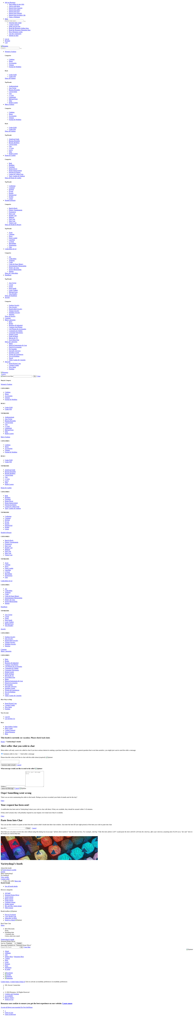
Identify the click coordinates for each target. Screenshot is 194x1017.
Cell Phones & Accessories (17, 329)
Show (3, 925)
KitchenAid (12, 195)
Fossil (11, 286)
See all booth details (11, 886)
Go (35, 376)
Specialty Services (15, 351)
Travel (11, 358)
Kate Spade (12, 288)
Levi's (11, 150)
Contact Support (10, 730)
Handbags (8, 275)
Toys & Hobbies (14, 356)
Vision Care (12, 223)
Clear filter (27, 947)
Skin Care (12, 221)
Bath (10, 163)
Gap (10, 93)
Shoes (11, 61)
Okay (2, 801)
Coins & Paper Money (16, 264)
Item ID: (4, 828)
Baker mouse (9, 899)
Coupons (8, 318)
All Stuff (7, 893)
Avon (10, 232)
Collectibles (12, 259)
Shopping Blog (19, 956)
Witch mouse (9, 908)
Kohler (11, 197)
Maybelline (12, 243)
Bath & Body (13, 208)
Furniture (12, 167)
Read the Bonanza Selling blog (19, 28)
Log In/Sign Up (10, 718)
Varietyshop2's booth (7, 939)
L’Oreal (11, 241)
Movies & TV (13, 338)
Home (3, 742)
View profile (5, 877)
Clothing (11, 59)
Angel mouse (9, 897)
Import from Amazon (15, 8)
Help (6, 19)
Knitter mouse (9, 904)
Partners (7, 964)
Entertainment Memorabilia (17, 266)
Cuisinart (12, 188)
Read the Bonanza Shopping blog (19, 30)
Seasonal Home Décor (12, 895)
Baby (10, 322)
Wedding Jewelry (14, 312)
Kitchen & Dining (14, 172)
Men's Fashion (9, 104)
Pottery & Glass (14, 268)
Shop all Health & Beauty (13, 224)
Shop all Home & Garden (13, 178)
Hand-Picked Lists (15, 363)
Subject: (3, 786)
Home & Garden (10, 155)
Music (11, 343)
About (7, 951)
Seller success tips (14, 26)
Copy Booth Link (10, 916)
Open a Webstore (14, 17)
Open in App (9, 1012)
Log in (7, 39)
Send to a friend (10, 920)
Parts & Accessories (15, 347)
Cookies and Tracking (12, 994)
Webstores (8, 967)
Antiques (12, 260)
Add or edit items (14, 6)
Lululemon (12, 97)
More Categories (10, 320)
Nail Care (12, 219)
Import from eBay (14, 10)
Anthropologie (13, 86)
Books (11, 323)
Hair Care (12, 214)
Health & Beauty (10, 200)
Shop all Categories (11, 342)
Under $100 (13, 75)
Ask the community (15, 34)
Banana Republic (14, 90)
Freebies (11, 369)
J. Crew (11, 95)
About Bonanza (10, 732)
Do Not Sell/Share (27, 1007)
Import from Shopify (15, 13)
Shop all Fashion (10, 78)
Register (7, 41)
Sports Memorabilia (15, 269)
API (6, 955)
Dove (10, 236)
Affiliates (8, 953)
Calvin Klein (13, 92)
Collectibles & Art (10, 249)
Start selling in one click (16, 4)
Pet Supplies (13, 349)
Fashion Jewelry (14, 305)
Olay (10, 247)
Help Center (9, 728)
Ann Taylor (12, 88)
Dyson (11, 191)
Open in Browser (10, 1014)
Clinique (11, 234)
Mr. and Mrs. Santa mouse (13, 906)
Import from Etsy (14, 11)
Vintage (11, 65)
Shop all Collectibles (11, 273)
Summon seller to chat (10, 754)
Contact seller (5, 879)
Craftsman (12, 186)
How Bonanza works (16, 32)
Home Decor (13, 169)
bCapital (7, 969)
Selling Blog (9, 956)
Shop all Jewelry (10, 316)
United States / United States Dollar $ (13, 982)
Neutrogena (12, 245)
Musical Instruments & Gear (18, 345)
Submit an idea (13, 35)
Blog (6, 734)
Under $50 (12, 76)
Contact (7, 958)
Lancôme (12, 240)
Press (6, 966)
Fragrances (12, 212)
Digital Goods (13, 334)
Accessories (12, 63)
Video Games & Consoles (17, 360)
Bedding (11, 165)
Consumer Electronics (16, 332)
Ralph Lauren (13, 102)
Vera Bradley (13, 294)
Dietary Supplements (15, 210)
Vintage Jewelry (14, 311)
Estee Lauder (13, 238)
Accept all (4, 1007)
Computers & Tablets (15, 331)
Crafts (11, 262)
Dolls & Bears (13, 336)
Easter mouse (9, 900)
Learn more (67, 1003)
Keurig (11, 193)
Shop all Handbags (11, 296)
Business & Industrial (16, 325)
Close (38, 376)
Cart (6, 42)
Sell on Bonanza (10, 2)
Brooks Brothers (14, 143)
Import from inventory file (17, 15)
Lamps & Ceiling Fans (16, 174)
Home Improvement (15, 170)
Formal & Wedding (15, 67)
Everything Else (14, 340)
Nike (10, 101)
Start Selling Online (11, 726)
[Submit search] (25, 21)
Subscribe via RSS (11, 918)
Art (10, 257)
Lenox (11, 198)
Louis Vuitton (13, 290)
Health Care (13, 215)
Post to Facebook (10, 914)
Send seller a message (27, 754)
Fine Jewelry (13, 307)
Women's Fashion (10, 51)
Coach (11, 285)
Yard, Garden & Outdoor (17, 176)
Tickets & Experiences (16, 354)
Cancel (19, 765)
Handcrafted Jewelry (15, 309)
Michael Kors (13, 99)
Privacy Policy (9, 998)
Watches (11, 314)
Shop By (8, 362)
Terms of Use (9, 999)
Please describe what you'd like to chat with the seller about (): (23, 757)
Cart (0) (7, 717)
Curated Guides (14, 365)
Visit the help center (15, 23)
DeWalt (11, 189)
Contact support (14, 24)
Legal (6, 962)
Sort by (3, 943)
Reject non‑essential (14, 1007)
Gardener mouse (10, 902)
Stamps (11, 271)
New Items (12, 367)
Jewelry (7, 297)
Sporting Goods (14, 352)
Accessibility (9, 996)
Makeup (11, 217)
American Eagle (14, 139)
